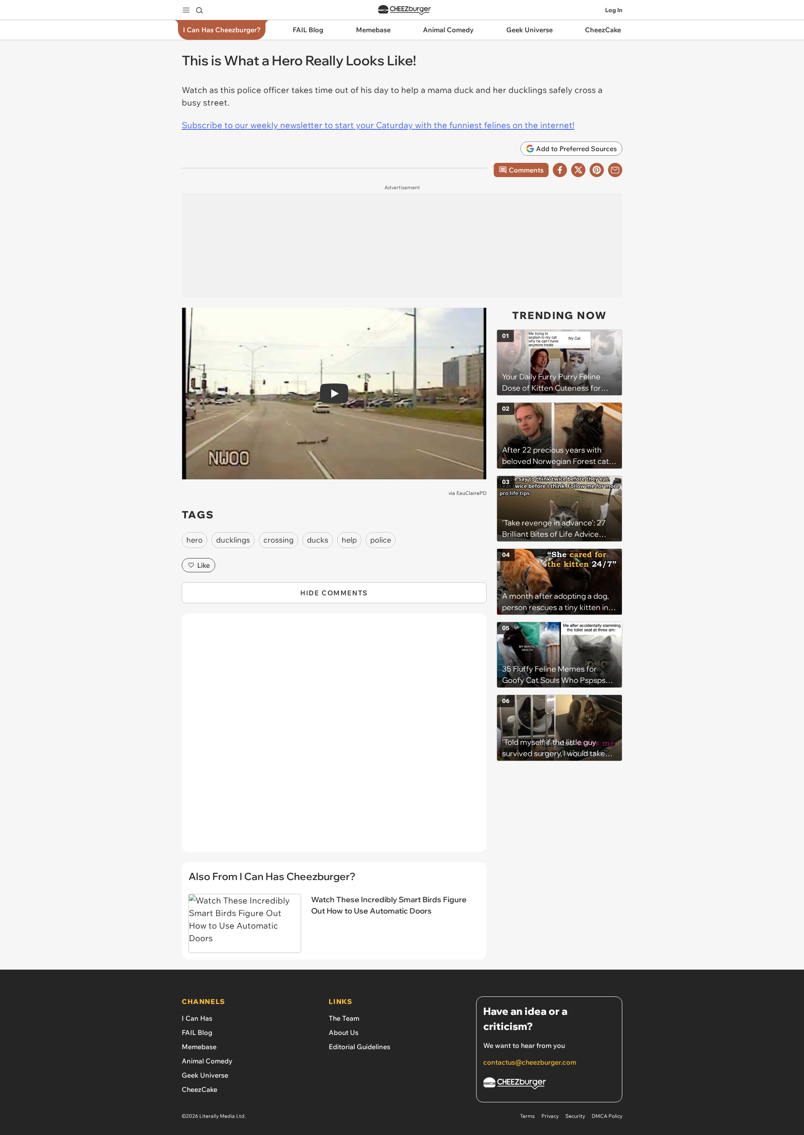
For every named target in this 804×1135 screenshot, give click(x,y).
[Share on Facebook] (560, 170)
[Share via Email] (615, 170)
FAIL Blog (197, 1032)
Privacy (550, 1116)
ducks (317, 540)
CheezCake (199, 1089)
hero (194, 540)
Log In (613, 10)
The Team (344, 1018)
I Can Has (197, 1018)
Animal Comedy (207, 1061)
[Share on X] (578, 170)
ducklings (233, 540)
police (380, 540)
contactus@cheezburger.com (529, 1062)
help (349, 540)
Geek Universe (205, 1075)
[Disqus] (334, 737)
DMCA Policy (607, 1116)
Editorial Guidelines (359, 1046)
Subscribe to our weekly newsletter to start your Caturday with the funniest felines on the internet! (378, 125)
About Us (343, 1032)
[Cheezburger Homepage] (404, 10)
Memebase (199, 1046)
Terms (527, 1116)
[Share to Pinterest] (597, 170)
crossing (278, 540)
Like (203, 565)
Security (575, 1116)
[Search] (199, 10)
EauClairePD (471, 493)
